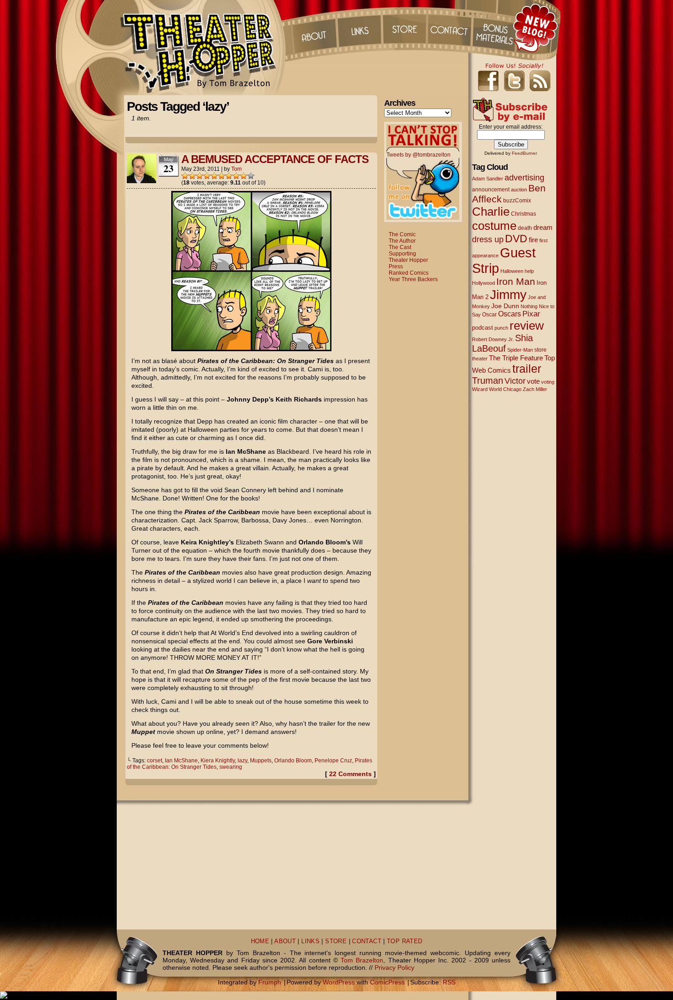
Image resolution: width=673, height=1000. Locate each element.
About (313, 27)
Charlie (491, 211)
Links (359, 27)
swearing (230, 767)
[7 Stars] (229, 175)
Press (396, 266)
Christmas (523, 214)
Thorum (496, 27)
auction (519, 189)
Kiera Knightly (218, 760)
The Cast (400, 247)
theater (480, 358)
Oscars (509, 314)
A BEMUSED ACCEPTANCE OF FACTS (275, 159)
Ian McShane (181, 760)
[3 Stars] (199, 175)
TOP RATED (404, 941)
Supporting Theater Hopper (408, 256)
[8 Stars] (236, 175)
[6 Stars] (221, 175)
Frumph (269, 982)
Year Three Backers (413, 279)
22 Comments (350, 773)
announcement (491, 189)
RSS (449, 982)
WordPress (339, 982)
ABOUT (285, 941)
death (525, 228)
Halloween (511, 271)
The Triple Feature (516, 358)
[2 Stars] (192, 175)
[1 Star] (185, 175)
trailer (526, 368)
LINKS (310, 941)
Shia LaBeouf (502, 343)
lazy (242, 760)
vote (533, 381)
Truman (487, 380)
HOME (260, 941)
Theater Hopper (203, 47)
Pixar (531, 314)
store (540, 350)
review (527, 325)
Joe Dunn (505, 306)
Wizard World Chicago (496, 389)
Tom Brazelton (362, 960)
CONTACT (366, 941)
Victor (515, 381)
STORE (336, 941)
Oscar (489, 314)
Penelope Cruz (333, 760)
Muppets (260, 760)
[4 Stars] (207, 175)
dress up (488, 239)
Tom (236, 169)
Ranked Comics (409, 273)
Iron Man (515, 281)
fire (533, 240)
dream (543, 227)
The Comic (402, 234)
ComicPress (387, 982)
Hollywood (483, 283)
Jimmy (508, 294)
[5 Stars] (214, 175)
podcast (482, 327)
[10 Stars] (251, 175)
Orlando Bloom (293, 760)
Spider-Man (520, 350)
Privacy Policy (394, 967)
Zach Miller (535, 389)
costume (494, 226)
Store (405, 27)
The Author (402, 241)
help (529, 271)
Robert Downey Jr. (493, 339)
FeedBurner (524, 153)
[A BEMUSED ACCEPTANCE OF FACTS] (251, 349)
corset (154, 760)
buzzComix (517, 200)
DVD (516, 239)
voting (547, 382)
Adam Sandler (487, 178)
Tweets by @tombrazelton (418, 155)
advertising (524, 177)
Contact (450, 27)
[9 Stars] (243, 175)
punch (501, 328)
